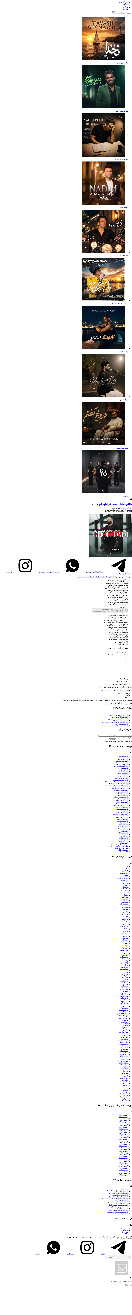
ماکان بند (125, 1030)
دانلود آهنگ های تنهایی (122, 809)
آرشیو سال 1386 (123, 1142)
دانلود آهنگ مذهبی (123, 822)
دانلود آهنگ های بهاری (122, 792)
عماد (127, 1016)
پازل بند (126, 928)
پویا (127, 929)
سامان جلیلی (124, 977)
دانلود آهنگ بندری (123, 826)
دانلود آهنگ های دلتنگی (121, 807)
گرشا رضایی (124, 1025)
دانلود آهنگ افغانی (123, 843)
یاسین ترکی (124, 1098)
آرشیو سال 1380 (123, 1132)
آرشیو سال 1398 (123, 1163)
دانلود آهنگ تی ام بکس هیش (120, 720)
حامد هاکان (125, 940)
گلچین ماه (125, 9)
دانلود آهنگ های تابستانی (121, 793)
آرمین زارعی (124, 870)
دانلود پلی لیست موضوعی (120, 780)
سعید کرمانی (124, 982)
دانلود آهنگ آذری (123, 824)
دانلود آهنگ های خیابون (121, 817)
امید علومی (125, 899)
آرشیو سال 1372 (123, 1118)
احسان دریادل (124, 880)
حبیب (126, 945)
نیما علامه (125, 1090)
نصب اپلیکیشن (124, 1228)
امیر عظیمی (124, 905)
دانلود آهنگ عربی (123, 841)
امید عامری (125, 897)
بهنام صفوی (124, 924)
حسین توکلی (124, 948)
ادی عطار (125, 887)
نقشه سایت (124, 1230)
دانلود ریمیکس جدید (122, 759)
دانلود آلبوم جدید (123, 757)
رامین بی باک (124, 963)
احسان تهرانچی (123, 876)
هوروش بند (125, 1095)
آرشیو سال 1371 (123, 1117)
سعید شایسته (124, 981)
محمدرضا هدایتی (123, 1052)
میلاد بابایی (125, 1080)
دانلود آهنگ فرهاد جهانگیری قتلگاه (118, 1196)
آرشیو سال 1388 (123, 1146)
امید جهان (125, 893)
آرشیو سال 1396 (123, 1159)
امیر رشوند (125, 902)
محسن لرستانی (123, 1044)
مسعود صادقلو (124, 1059)
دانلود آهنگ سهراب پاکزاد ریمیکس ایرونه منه (115, 722)
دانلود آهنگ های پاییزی (121, 795)
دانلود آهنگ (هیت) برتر (122, 761)
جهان (126, 934)
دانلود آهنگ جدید (123, 2)
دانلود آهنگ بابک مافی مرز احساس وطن (116, 725)
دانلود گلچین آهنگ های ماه (120, 766)
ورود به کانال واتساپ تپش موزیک (49, 572)
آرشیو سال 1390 (123, 1149)
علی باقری (125, 999)
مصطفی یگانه (124, 1064)
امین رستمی (124, 911)
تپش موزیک (128, 687)
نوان (127, 1088)
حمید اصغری (124, 952)
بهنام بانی (125, 922)
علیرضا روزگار (124, 1008)
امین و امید (125, 914)
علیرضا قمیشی (123, 1013)
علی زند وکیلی (124, 1003)
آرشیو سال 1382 (123, 1135)
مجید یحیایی (124, 1039)
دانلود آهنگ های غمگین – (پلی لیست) (117, 786)
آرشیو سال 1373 (123, 1120)
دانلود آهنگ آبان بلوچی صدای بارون (118, 719)
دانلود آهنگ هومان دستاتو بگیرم (119, 1207)
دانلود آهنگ (129, 508)
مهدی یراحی (124, 1073)
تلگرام (103, 1254)
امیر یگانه (125, 909)
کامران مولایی (124, 1023)
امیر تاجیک (125, 900)
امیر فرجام (125, 907)
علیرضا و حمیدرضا (122, 1015)
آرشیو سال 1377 (123, 1127)
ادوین (126, 885)
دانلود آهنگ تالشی (123, 839)
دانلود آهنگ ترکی (123, 829)
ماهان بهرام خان (123, 1032)
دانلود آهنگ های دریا (122, 802)
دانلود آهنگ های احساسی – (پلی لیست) (117, 785)
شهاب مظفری (124, 996)
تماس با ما (125, 1232)
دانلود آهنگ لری (123, 838)
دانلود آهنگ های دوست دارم (120, 814)
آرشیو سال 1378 (123, 1129)
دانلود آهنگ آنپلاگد (123, 771)
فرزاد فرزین (124, 1022)
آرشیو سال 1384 (123, 1139)
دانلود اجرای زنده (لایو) (121, 778)
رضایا (126, 972)
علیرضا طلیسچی (123, 1010)
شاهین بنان (125, 991)
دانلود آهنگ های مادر (122, 819)
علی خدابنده (124, 1001)
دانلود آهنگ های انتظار (122, 804)
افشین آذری (124, 890)
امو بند (126, 892)
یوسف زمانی (124, 1100)
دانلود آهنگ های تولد (122, 821)
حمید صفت (125, 955)
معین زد (126, 1066)
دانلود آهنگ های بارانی (122, 798)
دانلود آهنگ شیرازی (122, 836)
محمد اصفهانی (124, 1047)
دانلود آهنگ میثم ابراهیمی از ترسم (118, 1210)
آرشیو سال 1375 (123, 1123)
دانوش (126, 960)
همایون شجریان (123, 1093)
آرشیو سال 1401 (123, 1168)
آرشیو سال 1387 (123, 1144)
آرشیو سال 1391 (123, 1151)
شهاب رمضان (124, 994)
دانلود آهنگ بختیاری (122, 827)
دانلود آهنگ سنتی (123, 774)
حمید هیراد (125, 958)
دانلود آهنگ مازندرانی (122, 834)
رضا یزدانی (125, 970)
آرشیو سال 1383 (123, 1137)
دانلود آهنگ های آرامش (121, 812)
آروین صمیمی (124, 873)
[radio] (64, 659)
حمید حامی (125, 953)
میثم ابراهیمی (124, 1078)
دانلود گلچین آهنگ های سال (120, 764)
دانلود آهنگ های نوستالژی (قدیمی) (118, 763)
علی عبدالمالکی (123, 1004)
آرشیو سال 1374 (123, 1122)
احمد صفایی (124, 883)
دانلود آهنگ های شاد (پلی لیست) (119, 788)
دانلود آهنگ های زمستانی (121, 797)
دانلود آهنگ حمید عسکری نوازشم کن (117, 1212)
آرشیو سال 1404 (123, 1173)
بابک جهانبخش (124, 919)
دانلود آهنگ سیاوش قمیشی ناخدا (118, 1205)
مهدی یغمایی (124, 1075)
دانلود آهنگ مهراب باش (121, 724)
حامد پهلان (125, 938)
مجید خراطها (124, 1035)
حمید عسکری (124, 957)
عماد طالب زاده (123, 1018)
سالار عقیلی (124, 975)
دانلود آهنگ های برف (122, 800)
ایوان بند (126, 917)
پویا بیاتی (125, 931)
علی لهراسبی (124, 1006)
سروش (126, 979)
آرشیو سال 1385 (123, 1141)
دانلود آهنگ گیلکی (123, 833)
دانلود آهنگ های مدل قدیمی (120, 815)
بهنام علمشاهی (124, 926)
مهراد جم (125, 1076)
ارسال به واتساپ (113, 704)
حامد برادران (124, 936)
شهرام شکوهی (124, 998)
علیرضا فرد (125, 1011)
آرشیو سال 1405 (123, 1175)
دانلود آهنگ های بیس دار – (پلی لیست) (117, 783)
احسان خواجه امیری (122, 878)
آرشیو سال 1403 (123, 1171)
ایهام (127, 916)
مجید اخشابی (124, 1034)
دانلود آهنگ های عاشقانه (121, 790)
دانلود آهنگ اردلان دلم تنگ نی (119, 1208)
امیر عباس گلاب (123, 904)
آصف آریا (125, 875)
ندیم (127, 1087)
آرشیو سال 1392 (123, 1153)
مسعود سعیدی (124, 1057)
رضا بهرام (125, 965)
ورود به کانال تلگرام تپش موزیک (95, 572)
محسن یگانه (124, 1045)
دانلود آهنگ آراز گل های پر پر (120, 717)
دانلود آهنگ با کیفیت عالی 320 (103, 577)
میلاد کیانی (125, 1083)
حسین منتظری (124, 950)
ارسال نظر (112, 739)
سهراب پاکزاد (124, 984)
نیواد (127, 1092)
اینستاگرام (70, 1254)
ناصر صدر (125, 1085)
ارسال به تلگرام (125, 704)
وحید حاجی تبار (124, 1097)
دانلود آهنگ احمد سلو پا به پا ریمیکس (117, 715)
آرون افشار (125, 871)
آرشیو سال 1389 (123, 1147)
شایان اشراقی (124, 993)
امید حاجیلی (124, 895)
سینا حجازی (124, 986)
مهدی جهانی (124, 1069)
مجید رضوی (124, 1037)
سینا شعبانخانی (124, 989)
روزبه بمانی (125, 974)
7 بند (127, 868)
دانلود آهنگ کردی (123, 831)
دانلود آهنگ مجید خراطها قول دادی (111, 503)
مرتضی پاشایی (124, 1056)
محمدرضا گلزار (123, 1051)
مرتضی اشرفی (123, 1054)
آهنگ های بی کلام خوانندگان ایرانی (118, 846)
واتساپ (37, 1254)
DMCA (126, 1233)
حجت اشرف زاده (123, 946)
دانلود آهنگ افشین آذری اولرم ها (119, 1213)
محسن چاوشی (124, 1042)
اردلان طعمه (124, 888)
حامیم (126, 943)
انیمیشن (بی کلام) (123, 850)
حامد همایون (124, 941)
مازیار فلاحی (124, 1028)
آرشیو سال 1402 (123, 1170)
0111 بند (126, 866)
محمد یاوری (124, 1049)
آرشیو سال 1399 (123, 1164)
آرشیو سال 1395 (123, 1158)
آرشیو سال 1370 (123, 1115)
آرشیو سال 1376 (123, 1125)
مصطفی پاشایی (123, 1063)
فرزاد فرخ (125, 1020)
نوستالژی (125, 4)
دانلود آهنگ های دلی (122, 769)
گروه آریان (125, 1027)
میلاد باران (125, 1081)
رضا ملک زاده (124, 969)
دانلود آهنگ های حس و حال (120, 805)
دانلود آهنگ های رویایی (121, 810)
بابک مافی (125, 921)
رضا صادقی (124, 967)
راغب (126, 962)
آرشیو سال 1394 (123, 1156)
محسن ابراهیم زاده (122, 1040)
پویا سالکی (125, 933)
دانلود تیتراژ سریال (123, 776)
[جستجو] (113, 12)
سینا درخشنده (124, 987)
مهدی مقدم (125, 1071)
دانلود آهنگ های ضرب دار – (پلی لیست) (116, 781)
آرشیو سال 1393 (123, 1154)
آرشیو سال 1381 (123, 1134)
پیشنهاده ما (125, 5)
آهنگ (122, 687)
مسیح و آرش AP (123, 1061)
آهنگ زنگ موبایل (123, 851)
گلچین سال (125, 7)
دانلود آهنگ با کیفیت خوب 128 (85, 577)
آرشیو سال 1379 (123, 1130)
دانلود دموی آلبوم (123, 773)
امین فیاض (125, 912)
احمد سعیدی (124, 881)
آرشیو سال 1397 (123, 1161)
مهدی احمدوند (124, 1068)
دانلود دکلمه (124, 768)
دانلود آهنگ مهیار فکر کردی (120, 1203)
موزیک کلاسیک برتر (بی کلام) (119, 845)
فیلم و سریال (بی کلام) (121, 848)
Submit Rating (124, 679)
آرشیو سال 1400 (123, 1166)
